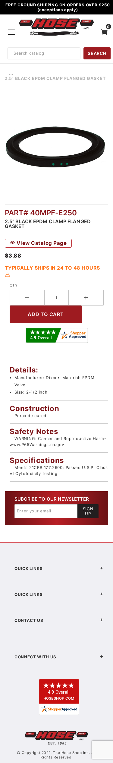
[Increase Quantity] (86, 298)
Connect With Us (35, 656)
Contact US (28, 620)
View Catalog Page (41, 243)
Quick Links (28, 568)
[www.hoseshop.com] (56, 19)
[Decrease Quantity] (27, 298)
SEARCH (97, 53)
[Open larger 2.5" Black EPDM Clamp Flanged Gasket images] (56, 148)
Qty (13, 285)
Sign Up (88, 511)
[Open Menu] (12, 32)
